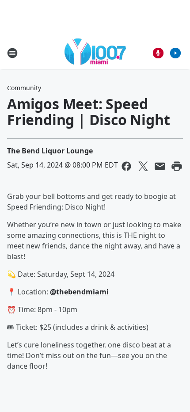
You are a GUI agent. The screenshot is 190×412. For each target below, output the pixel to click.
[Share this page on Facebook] (126, 166)
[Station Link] (95, 52)
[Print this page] (177, 166)
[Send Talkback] (158, 53)
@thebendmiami (79, 292)
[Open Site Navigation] (12, 53)
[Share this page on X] (143, 166)
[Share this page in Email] (160, 166)
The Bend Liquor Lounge (50, 151)
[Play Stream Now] (175, 53)
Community (24, 88)
